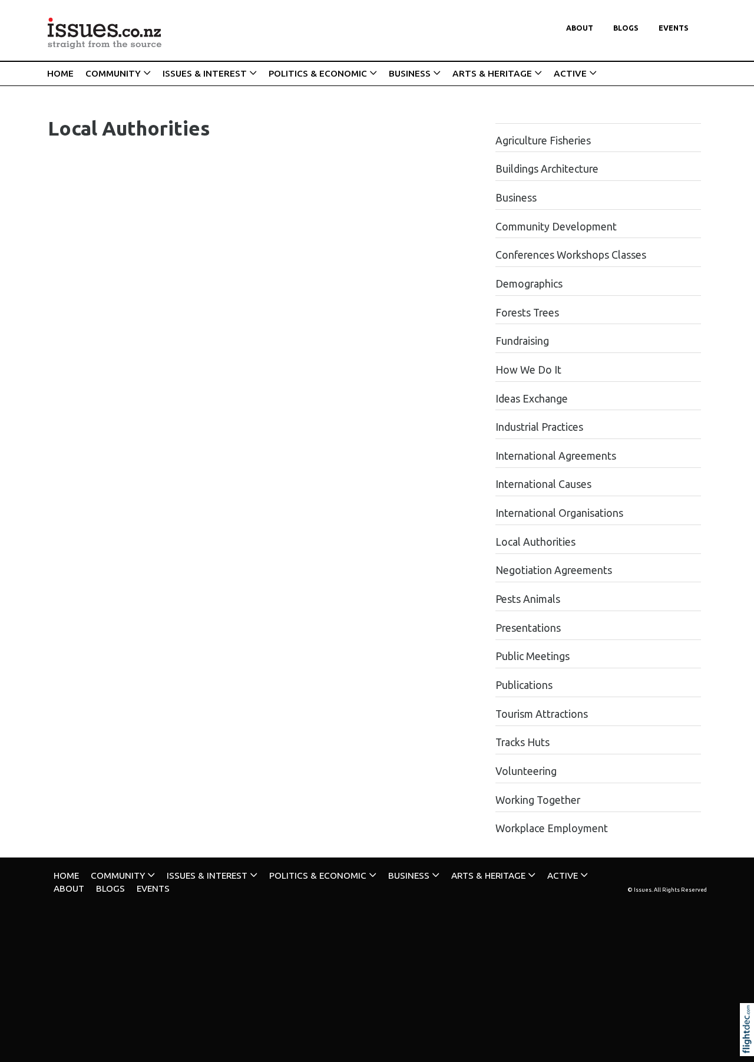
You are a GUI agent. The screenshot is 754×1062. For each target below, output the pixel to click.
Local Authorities (535, 542)
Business (516, 197)
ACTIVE (570, 73)
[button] (749, 1045)
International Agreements (555, 455)
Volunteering (526, 771)
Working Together (537, 800)
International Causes (543, 484)
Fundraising (522, 341)
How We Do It (528, 369)
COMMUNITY (113, 73)
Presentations (528, 628)
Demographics (529, 283)
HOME (60, 73)
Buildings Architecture (546, 168)
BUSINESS (410, 73)
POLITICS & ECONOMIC (318, 73)
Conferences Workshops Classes (570, 254)
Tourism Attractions (541, 714)
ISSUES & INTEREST (205, 73)
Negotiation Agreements (553, 570)
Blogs (626, 28)
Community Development (556, 226)
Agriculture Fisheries (543, 140)
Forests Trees (527, 312)
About (579, 28)
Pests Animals (527, 599)
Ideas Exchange (531, 398)
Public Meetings (532, 656)
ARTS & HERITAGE (492, 73)
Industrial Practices (539, 427)
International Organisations (559, 513)
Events (674, 28)
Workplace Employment (551, 828)
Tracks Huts (522, 742)
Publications (524, 685)
